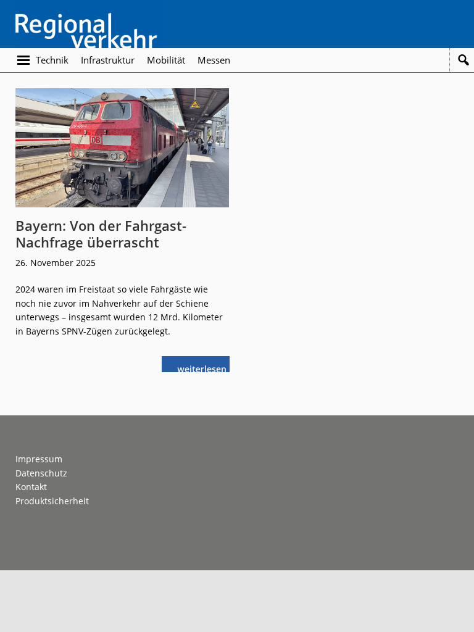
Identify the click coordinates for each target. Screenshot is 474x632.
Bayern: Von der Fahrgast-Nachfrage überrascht (100, 233)
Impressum (38, 459)
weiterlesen (205, 367)
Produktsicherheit (52, 501)
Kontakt (31, 487)
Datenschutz (41, 473)
